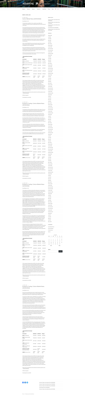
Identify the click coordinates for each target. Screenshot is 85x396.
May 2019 (49, 178)
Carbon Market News (51, 226)
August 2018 (50, 193)
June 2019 (49, 177)
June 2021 (49, 137)
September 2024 (50, 73)
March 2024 (50, 83)
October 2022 (50, 111)
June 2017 (49, 216)
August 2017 (50, 213)
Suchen (49, 249)
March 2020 (50, 162)
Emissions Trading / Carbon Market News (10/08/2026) (47, 385)
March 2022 (50, 122)
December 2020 (50, 147)
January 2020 (50, 165)
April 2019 (49, 180)
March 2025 (50, 63)
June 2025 (49, 58)
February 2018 (50, 203)
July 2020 (49, 155)
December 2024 (50, 68)
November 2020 (50, 149)
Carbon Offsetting (50, 228)
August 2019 (50, 173)
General (49, 231)
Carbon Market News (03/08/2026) (53, 27)
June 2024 (49, 78)
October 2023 (50, 91)
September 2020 (50, 152)
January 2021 (50, 145)
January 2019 (50, 185)
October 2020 (50, 150)
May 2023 (49, 99)
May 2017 (49, 218)
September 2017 (50, 211)
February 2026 (50, 45)
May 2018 (49, 198)
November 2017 (50, 208)
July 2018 (49, 195)
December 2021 (50, 127)
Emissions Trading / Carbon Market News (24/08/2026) (47, 382)
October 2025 (50, 51)
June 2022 (49, 117)
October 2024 (50, 71)
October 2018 (50, 190)
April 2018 (49, 200)
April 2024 (49, 81)
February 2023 (50, 104)
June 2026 (49, 38)
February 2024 (50, 84)
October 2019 (50, 170)
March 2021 (50, 142)
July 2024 (49, 76)
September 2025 (50, 53)
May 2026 (49, 40)
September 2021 (50, 132)
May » (59, 245)
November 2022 (50, 109)
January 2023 (50, 106)
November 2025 (50, 50)
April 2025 (49, 61)
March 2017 (50, 221)
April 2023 (49, 101)
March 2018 (50, 201)
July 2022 (49, 116)
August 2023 (50, 94)
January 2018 (50, 205)
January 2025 (50, 66)
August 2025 (50, 55)
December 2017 (50, 206)
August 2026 (50, 35)
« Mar (51, 245)
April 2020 (49, 160)
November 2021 (50, 129)
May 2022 (49, 119)
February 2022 (50, 124)
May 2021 (49, 139)
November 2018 (50, 188)
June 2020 (49, 157)
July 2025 (49, 56)
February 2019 (50, 183)
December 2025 (50, 48)
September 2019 (50, 172)
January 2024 (50, 86)
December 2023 (50, 88)
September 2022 (50, 112)
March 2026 (50, 43)
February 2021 (50, 144)
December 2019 (50, 167)
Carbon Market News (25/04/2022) (31, 19)
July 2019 (49, 175)
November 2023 (50, 89)
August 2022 (50, 114)
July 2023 (49, 96)
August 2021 (50, 134)
